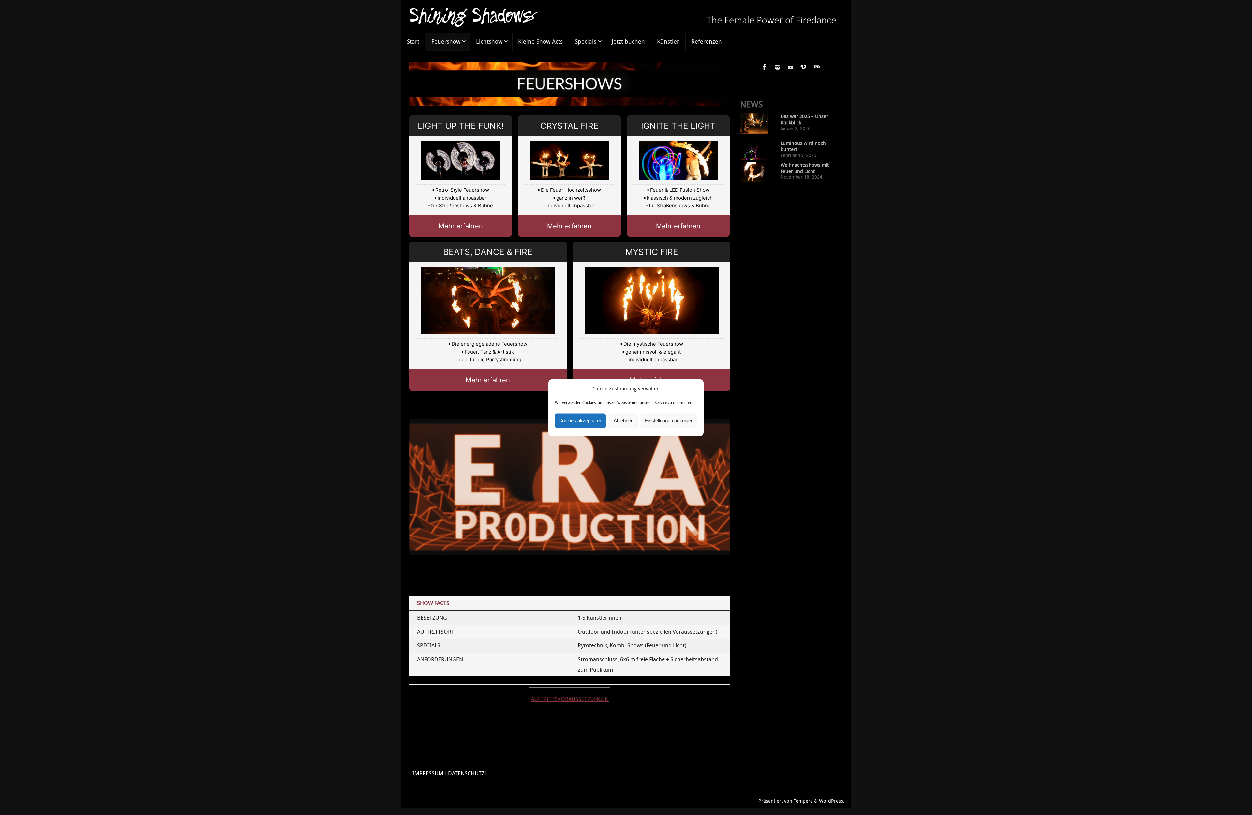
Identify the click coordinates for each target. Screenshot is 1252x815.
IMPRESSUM (427, 773)
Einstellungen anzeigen (669, 420)
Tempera (803, 800)
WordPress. (831, 800)
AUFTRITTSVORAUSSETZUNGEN (570, 698)
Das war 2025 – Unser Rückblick (804, 119)
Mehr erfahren (461, 226)
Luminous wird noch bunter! (803, 146)
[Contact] (816, 67)
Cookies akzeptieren (580, 420)
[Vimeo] (803, 67)
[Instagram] (777, 67)
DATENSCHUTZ (466, 773)
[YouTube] (790, 67)
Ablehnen (623, 420)
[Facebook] (764, 67)
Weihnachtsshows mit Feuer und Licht (805, 168)
